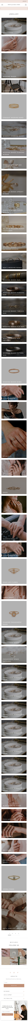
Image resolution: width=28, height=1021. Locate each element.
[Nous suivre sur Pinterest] (17, 972)
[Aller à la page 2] (18, 933)
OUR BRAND (6, 991)
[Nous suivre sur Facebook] (10, 972)
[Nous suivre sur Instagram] (14, 972)
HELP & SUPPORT (8, 995)
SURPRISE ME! (7, 1014)
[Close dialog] (26, 1002)
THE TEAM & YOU (8, 998)
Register (14, 985)
